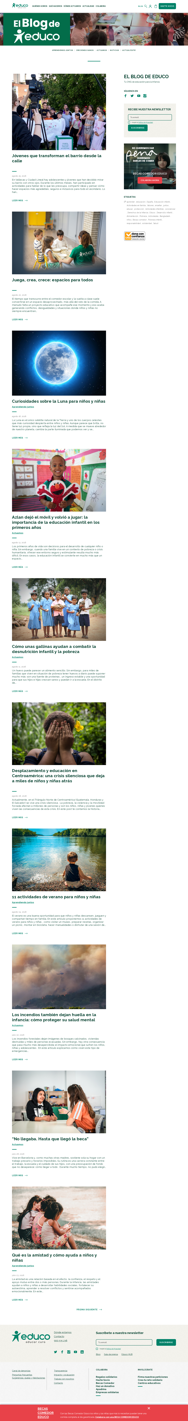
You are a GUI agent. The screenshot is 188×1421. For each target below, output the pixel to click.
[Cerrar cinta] (148, 1413)
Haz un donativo (105, 1386)
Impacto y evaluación (64, 1375)
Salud (155, 223)
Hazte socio (167, 6)
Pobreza (143, 216)
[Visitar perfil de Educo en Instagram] (144, 95)
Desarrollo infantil (164, 213)
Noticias (114, 50)
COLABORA (102, 1370)
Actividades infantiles (154, 209)
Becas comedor (140, 220)
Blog (140, 6)
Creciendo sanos (85, 50)
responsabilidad (134, 223)
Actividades (153, 216)
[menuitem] (39, 6)
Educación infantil (162, 202)
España (150, 202)
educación (141, 202)
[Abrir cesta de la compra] (155, 6)
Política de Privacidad (145, 122)
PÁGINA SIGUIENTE (87, 1309)
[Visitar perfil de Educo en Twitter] (132, 95)
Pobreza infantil (155, 220)
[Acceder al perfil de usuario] (151, 6)
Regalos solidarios (106, 1377)
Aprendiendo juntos (62, 50)
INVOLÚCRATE (145, 1370)
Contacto (59, 1336)
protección (139, 209)
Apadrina (101, 1389)
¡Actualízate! (129, 50)
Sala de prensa (111, 1354)
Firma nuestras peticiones (153, 1377)
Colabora (101, 6)
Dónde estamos (62, 1332)
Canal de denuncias (21, 1371)
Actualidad (88, 6)
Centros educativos (149, 1383)
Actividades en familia (136, 205)
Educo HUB (126, 1354)
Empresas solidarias (107, 1392)
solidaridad (147, 223)
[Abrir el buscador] (145, 6)
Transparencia (60, 1371)
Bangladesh (165, 216)
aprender (131, 202)
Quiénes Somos (39, 6)
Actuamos (102, 50)
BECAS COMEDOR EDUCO (46, 1413)
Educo (152, 213)
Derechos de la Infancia (138, 213)
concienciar (170, 209)
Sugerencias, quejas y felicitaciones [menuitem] (28, 1378)
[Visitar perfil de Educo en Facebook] (125, 95)
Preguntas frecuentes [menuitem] (22, 1375)
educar (130, 209)
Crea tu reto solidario (150, 1380)
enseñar (158, 205)
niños (129, 220)
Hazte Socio (103, 1380)
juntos (166, 205)
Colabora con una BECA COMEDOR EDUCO (117, 1417)
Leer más (17, 200)
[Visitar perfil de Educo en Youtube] (138, 95)
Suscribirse (138, 128)
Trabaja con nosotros (64, 1379)
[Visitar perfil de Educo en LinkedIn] (82, 1352)
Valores (150, 205)
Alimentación (132, 216)
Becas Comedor (105, 1383)
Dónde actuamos (72, 6)
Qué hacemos (55, 6)
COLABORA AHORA (150, 180)
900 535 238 (60, 1340)
